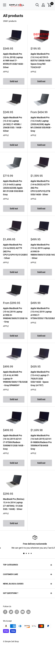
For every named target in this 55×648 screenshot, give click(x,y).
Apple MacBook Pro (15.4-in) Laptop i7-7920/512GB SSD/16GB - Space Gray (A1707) (40, 379)
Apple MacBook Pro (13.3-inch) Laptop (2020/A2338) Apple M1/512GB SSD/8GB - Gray (13, 188)
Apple (6, 72)
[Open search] (37, 5)
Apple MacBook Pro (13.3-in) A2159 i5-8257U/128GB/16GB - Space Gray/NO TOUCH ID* (41, 61)
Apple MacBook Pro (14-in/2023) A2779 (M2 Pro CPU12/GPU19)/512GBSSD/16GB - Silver (13, 251)
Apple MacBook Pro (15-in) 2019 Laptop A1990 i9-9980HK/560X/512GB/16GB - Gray (13, 315)
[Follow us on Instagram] (17, 612)
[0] (49, 5)
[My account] (43, 5)
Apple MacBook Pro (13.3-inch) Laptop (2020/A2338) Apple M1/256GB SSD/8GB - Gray (41, 124)
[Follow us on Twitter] (11, 612)
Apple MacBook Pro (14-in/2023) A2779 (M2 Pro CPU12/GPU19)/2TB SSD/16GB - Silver (40, 188)
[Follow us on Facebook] (5, 612)
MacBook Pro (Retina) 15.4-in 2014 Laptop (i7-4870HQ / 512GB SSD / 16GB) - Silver (13, 504)
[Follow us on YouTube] (22, 612)
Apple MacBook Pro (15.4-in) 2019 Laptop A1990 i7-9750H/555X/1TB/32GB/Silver (41, 313)
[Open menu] (4, 5)
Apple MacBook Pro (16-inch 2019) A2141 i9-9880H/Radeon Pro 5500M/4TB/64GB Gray (41, 442)
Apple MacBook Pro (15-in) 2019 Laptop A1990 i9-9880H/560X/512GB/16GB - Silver (41, 251)
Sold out (14, 81)
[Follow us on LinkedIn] (28, 612)
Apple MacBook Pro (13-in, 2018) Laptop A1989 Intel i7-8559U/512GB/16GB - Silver (13, 61)
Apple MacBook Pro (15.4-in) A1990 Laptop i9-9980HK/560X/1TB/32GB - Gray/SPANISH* (13, 379)
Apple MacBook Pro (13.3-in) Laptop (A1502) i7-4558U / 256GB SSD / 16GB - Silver (12, 124)
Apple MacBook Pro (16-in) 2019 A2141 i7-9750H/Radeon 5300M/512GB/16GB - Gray (13, 442)
